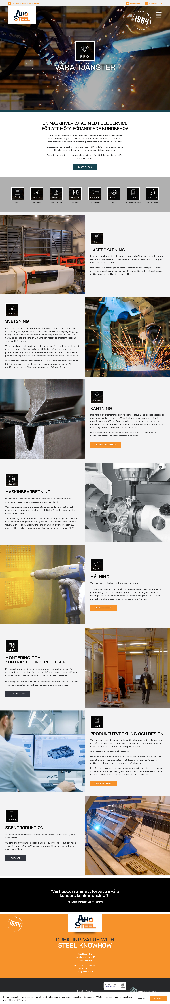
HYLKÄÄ (141, 998)
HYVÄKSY (158, 998)
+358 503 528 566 (136, 3)
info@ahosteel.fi (155, 3)
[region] (85, 998)
